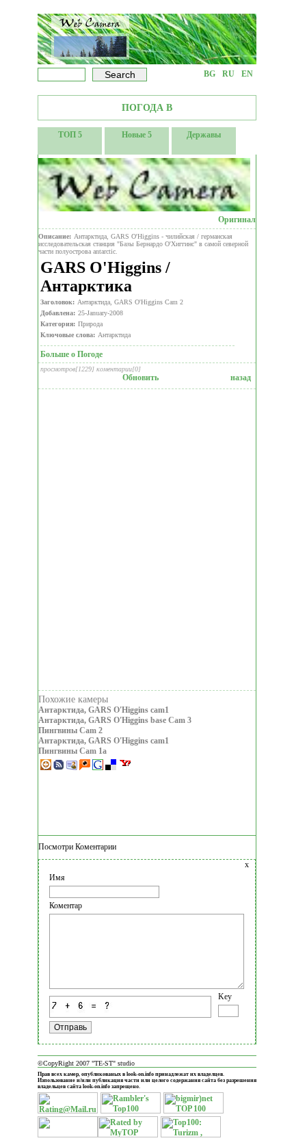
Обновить (140, 377)
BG (209, 74)
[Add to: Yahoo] (125, 768)
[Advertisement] (147, 540)
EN (247, 74)
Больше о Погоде (71, 354)
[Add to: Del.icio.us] (111, 768)
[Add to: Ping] (85, 768)
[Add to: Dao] (59, 768)
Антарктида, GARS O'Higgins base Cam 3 (114, 720)
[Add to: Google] (98, 768)
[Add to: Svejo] (72, 768)
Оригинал (237, 219)
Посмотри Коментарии (77, 847)
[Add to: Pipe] (46, 768)
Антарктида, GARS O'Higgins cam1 (103, 710)
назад (240, 377)
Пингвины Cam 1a (72, 751)
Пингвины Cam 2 (70, 730)
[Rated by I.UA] (68, 1134)
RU (228, 74)
